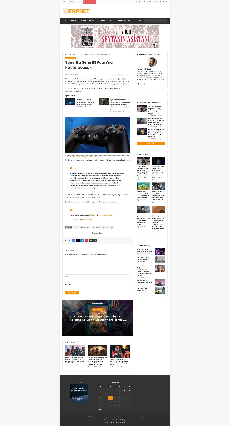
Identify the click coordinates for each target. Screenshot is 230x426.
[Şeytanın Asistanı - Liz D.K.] (115, 36)
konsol (88, 227)
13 (100, 397)
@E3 (92, 215)
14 (105, 397)
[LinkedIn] (82, 240)
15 (110, 397)
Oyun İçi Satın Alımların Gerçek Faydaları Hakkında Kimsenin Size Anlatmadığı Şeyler (119, 362)
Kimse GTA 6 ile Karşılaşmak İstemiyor (144, 281)
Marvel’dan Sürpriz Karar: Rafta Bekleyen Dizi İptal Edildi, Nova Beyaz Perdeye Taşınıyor (158, 195)
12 (129, 394)
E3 (73, 227)
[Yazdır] (95, 240)
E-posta (68, 284)
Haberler (73, 21)
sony (112, 227)
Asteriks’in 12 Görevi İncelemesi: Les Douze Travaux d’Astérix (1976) (143, 194)
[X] (78, 240)
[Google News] (97, 233)
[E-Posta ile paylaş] (91, 240)
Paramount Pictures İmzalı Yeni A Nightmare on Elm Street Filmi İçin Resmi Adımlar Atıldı (156, 121)
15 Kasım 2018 (87, 220)
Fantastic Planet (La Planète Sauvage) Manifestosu (143, 259)
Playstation (98, 227)
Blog (111, 21)
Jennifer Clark (82, 227)
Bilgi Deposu (102, 21)
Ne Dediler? (115, 420)
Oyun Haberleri (83, 54)
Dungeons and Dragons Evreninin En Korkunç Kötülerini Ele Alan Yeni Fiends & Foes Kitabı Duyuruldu (97, 320)
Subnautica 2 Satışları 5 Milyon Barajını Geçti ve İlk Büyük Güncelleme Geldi (85, 102)
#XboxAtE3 (105, 215)
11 (124, 394)
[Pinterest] (86, 240)
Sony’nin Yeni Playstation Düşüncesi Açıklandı (81, 157)
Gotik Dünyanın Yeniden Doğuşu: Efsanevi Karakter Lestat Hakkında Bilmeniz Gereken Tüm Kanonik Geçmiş (145, 270)
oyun (93, 227)
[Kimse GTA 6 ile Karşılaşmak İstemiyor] (160, 282)
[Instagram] (145, 84)
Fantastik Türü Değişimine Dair (142, 289)
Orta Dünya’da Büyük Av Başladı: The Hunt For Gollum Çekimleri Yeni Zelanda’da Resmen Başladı (156, 110)
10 (119, 394)
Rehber (91, 21)
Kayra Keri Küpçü (144, 69)
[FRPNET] (76, 11)
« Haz (100, 409)
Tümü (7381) (151, 143)
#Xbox (111, 215)
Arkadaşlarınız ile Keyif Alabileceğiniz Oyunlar (144, 250)
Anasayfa (69, 54)
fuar (77, 227)
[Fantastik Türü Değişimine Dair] (160, 290)
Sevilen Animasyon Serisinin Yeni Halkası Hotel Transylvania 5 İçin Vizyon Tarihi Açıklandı (158, 171)
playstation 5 (106, 227)
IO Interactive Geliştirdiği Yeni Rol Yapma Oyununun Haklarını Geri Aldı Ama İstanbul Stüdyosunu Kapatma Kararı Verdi (97, 361)
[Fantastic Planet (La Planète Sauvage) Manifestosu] (160, 259)
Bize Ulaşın (123, 420)
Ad (66, 277)
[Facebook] (73, 240)
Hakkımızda (107, 420)
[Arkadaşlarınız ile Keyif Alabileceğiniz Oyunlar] (160, 251)
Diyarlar (83, 21)
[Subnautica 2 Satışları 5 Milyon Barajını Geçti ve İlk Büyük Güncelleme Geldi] (70, 101)
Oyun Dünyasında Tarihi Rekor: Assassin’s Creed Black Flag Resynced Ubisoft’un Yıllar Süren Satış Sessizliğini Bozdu (120, 104)
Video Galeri (121, 21)
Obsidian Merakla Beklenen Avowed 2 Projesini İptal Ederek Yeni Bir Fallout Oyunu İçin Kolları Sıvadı (74, 360)
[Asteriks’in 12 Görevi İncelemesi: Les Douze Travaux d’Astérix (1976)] (143, 186)
